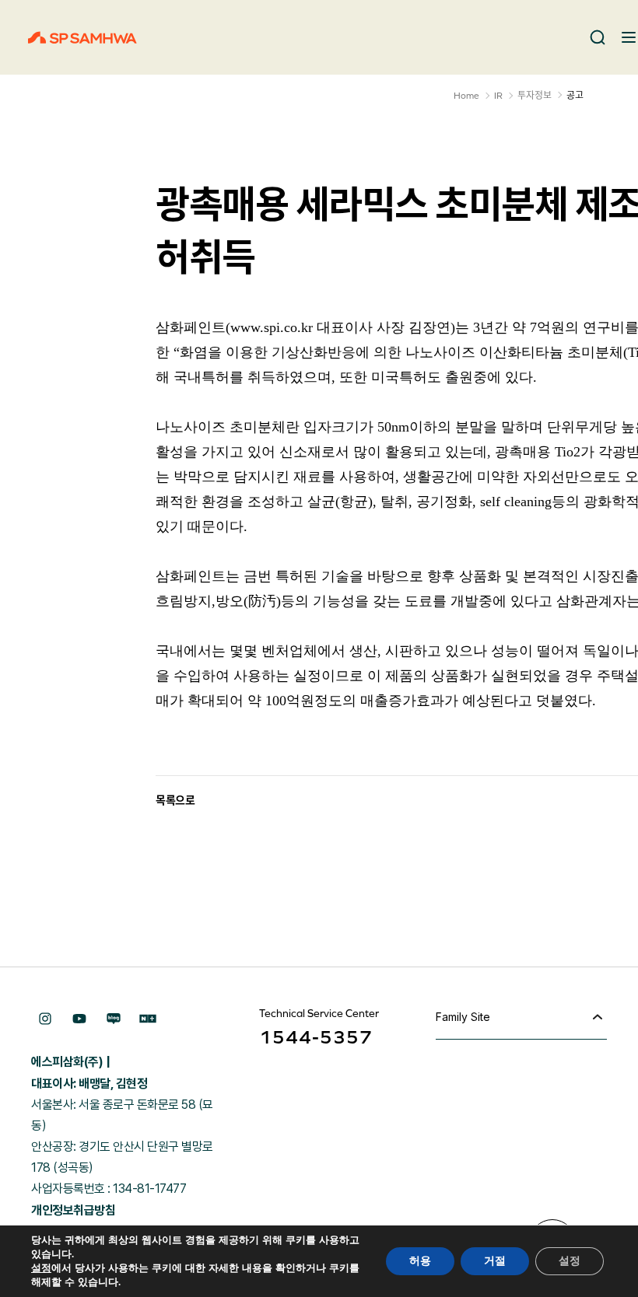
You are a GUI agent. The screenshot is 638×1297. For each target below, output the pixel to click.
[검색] (597, 37)
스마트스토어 (148, 1019)
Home (466, 95)
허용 (420, 1260)
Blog (114, 1019)
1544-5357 (316, 1036)
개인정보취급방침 (73, 1210)
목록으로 (175, 800)
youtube (79, 1019)
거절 (495, 1260)
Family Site (463, 1016)
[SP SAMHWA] (82, 37)
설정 (41, 1268)
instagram (45, 1019)
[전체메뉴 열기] (628, 37)
